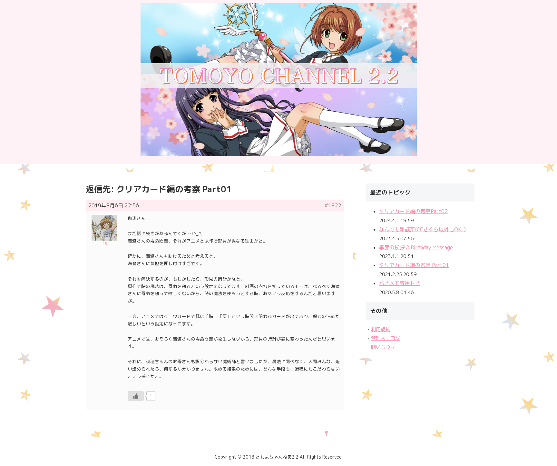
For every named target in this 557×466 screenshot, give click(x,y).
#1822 (333, 205)
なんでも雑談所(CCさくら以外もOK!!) (422, 229)
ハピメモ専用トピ (399, 283)
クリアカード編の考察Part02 (413, 211)
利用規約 (380, 329)
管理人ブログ (385, 338)
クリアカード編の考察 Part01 (414, 265)
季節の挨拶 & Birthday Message (416, 247)
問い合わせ (383, 346)
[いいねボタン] (136, 396)
